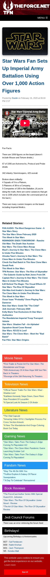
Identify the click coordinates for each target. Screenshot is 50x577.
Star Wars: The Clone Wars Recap (18, 247)
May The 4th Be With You (15, 471)
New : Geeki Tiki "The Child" (20, 306)
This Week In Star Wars (13, 237)
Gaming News (14, 436)
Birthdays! (11, 531)
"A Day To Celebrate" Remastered (19, 480)
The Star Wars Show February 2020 (19, 234)
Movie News (13, 358)
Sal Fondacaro (15, 542)
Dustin (15, 98)
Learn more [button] (10, 565)
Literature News (16, 410)
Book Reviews (14, 488)
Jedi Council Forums (19, 517)
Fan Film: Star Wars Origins (15, 340)
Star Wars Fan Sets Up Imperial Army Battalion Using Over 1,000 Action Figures (25, 76)
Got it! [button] (25, 572)
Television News (16, 384)
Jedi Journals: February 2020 (16, 309)
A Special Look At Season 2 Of (21, 402)
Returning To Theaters (23, 376)
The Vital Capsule (12, 416)
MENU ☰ (43, 17)
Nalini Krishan (15, 545)
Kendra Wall (13, 551)
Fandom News (15, 465)
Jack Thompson (16, 548)
